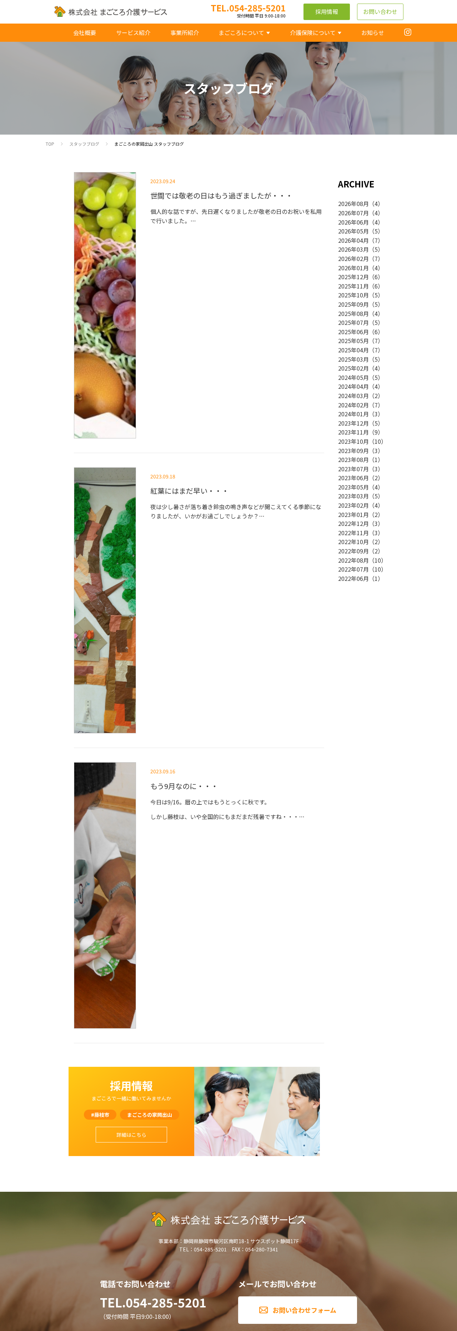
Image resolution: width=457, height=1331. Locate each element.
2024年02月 (353, 405)
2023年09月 (353, 450)
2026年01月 (353, 267)
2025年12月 (353, 276)
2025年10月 (353, 295)
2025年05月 (353, 340)
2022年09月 (353, 551)
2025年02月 (353, 368)
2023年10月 (353, 441)
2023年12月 (353, 423)
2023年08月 (353, 459)
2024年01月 (353, 414)
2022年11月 (353, 532)
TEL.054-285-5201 (153, 1302)
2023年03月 (353, 496)
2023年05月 (353, 487)
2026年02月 (353, 258)
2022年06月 (353, 578)
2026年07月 (353, 213)
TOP (50, 144)
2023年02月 (353, 505)
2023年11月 (353, 432)
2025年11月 (353, 286)
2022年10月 (353, 541)
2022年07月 (353, 569)
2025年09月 (353, 304)
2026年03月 (353, 249)
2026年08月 (353, 203)
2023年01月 (353, 514)
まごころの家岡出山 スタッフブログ (149, 144)
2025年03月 (353, 359)
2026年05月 (353, 231)
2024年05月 (353, 377)
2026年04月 (353, 240)
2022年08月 (353, 560)
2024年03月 (353, 395)
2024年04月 (353, 386)
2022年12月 (353, 523)
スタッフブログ (84, 144)
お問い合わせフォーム (304, 1310)
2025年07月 (353, 322)
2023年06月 (353, 477)
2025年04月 (353, 350)
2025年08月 (353, 313)
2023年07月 (353, 468)
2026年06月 (353, 222)
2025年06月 (353, 331)
